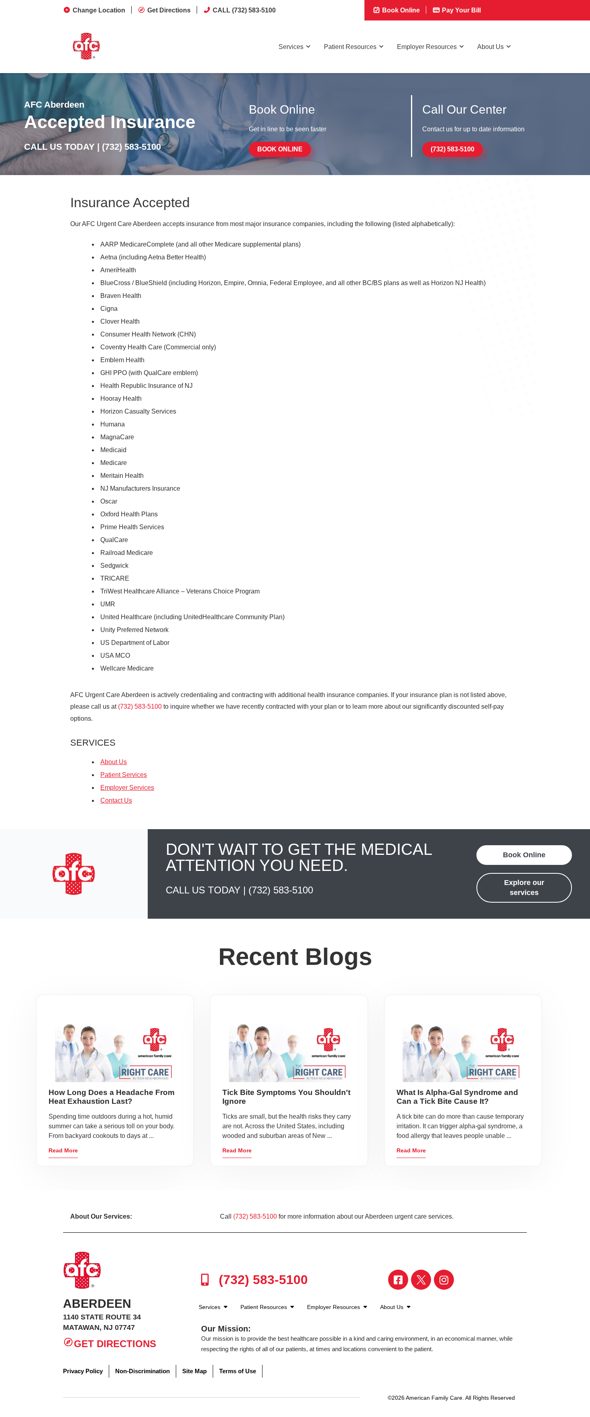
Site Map (194, 1371)
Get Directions (169, 10)
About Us (490, 46)
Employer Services (127, 787)
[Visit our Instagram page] (444, 1280)
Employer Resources (427, 46)
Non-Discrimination (142, 1371)
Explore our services (524, 888)
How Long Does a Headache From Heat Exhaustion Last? (112, 1096)
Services (291, 46)
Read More (63, 1150)
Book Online (400, 10)
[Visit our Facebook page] (398, 1280)
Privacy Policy (83, 1371)
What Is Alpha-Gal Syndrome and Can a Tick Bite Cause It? (457, 1096)
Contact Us (116, 800)
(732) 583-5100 (131, 147)
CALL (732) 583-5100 (244, 10)
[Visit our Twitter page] (421, 1280)
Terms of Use (237, 1371)
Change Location (99, 10)
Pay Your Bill (460, 10)
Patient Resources (350, 46)
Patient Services (123, 774)
